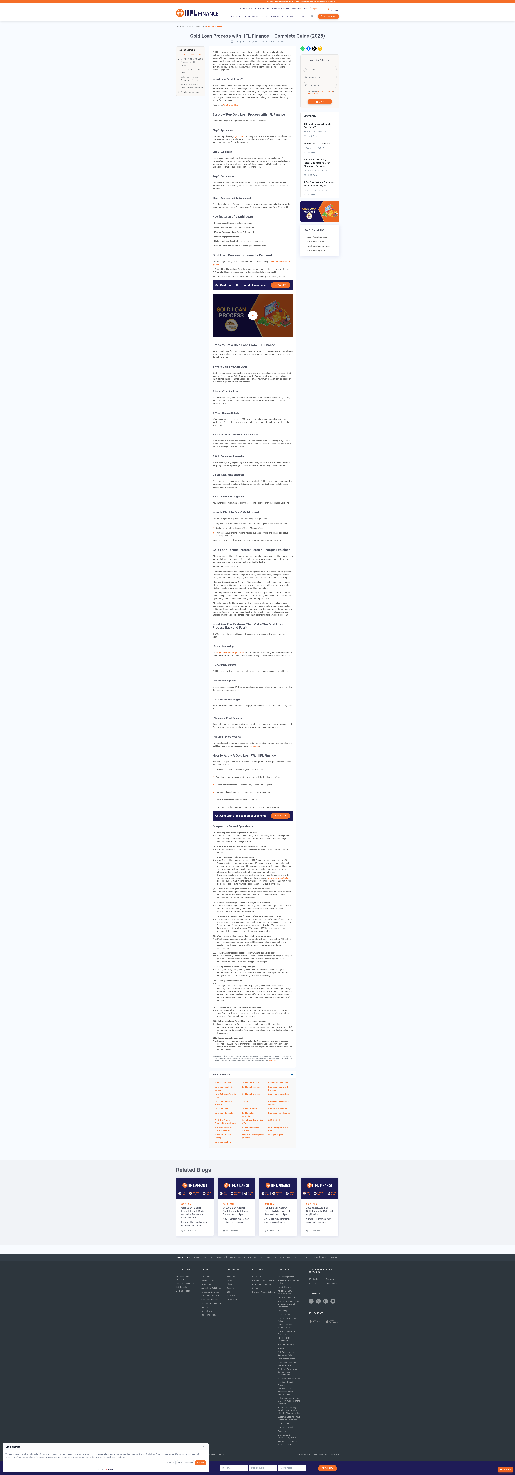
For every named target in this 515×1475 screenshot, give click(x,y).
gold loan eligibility (316, 251)
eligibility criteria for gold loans (230, 652)
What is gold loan (231, 105)
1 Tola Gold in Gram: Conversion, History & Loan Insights (319, 184)
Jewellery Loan (221, 1109)
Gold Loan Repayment (251, 1087)
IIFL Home (313, 1283)
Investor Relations (257, 9)
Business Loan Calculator (182, 1278)
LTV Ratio (246, 1101)
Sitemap (221, 1454)
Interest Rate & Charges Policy (288, 1281)
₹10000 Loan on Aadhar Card (318, 143)
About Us (244, 9)
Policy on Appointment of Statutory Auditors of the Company (289, 1401)
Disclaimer (212, 1454)
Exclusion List (284, 1314)
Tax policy (282, 1431)
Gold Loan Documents (252, 1094)
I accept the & (321, 91)
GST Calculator (182, 1287)
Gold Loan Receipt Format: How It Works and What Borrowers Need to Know (192, 1212)
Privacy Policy (313, 93)
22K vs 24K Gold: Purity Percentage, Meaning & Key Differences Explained (317, 162)
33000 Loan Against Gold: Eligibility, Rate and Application (319, 1211)
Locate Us (256, 1277)
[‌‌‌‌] (312, 16)
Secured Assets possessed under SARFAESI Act (285, 1391)
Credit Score (298, 1257)
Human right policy (286, 1427)
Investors (231, 1296)
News (323, 1257)
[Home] (197, 13)
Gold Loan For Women (211, 1299)
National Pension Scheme (263, 1292)
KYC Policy (282, 1310)
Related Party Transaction (284, 1339)
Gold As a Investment (277, 1109)
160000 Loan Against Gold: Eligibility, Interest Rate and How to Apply (277, 1211)
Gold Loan (186, 1204)
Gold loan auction (223, 1142)
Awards (230, 1280)
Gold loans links (314, 230)
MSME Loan (285, 1257)
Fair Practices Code (286, 1297)
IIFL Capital (314, 1279)
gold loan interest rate (278, 878)
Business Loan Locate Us (263, 1280)
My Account (330, 16)
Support (256, 1288)
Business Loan (271, 1257)
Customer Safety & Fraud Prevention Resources (289, 1418)
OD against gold (275, 1135)
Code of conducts (285, 1423)
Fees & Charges (285, 1287)
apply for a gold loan (317, 237)
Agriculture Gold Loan (211, 1288)
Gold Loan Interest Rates (214, 1257)
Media (315, 1257)
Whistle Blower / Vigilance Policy (285, 1292)
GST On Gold (274, 1120)
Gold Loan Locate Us (261, 1284)
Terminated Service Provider (286, 1383)
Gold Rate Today (255, 1257)
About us (231, 1277)
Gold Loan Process (250, 1083)
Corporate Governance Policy (288, 1319)
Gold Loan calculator (185, 1283)
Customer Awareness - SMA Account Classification (288, 1372)
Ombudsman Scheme (287, 1359)
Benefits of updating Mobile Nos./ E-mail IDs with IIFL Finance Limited (289, 1410)
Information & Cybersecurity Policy (287, 1436)
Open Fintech (332, 1283)
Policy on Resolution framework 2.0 (287, 1363)
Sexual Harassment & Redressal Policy (287, 1442)
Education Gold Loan (210, 1292)
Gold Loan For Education (279, 1113)
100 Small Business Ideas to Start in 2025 (317, 126)
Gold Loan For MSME (210, 1296)
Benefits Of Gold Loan (278, 1083)
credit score (254, 746)
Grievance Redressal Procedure (287, 1332)
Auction (204, 1307)
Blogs (308, 1257)
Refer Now (332, 1257)
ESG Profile (272, 9)
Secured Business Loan (273, 16)
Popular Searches (222, 1074)
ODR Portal (232, 1299)
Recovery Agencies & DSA (289, 1378)
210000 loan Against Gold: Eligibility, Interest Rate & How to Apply (235, 1211)
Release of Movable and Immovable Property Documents (288, 1304)
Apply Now (280, 285)
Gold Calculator (183, 1291)
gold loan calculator (316, 241)
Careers (286, 9)
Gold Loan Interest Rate (278, 1094)
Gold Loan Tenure (249, 1109)
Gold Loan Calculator (224, 1113)
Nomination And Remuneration (285, 1326)
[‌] (253, 315)
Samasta (330, 1279)
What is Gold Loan (223, 1083)
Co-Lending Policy (286, 1277)
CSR (280, 9)
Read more (272, 1060)
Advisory (282, 1348)
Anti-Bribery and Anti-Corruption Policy (287, 1353)
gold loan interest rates (318, 246)
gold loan (239, 136)
